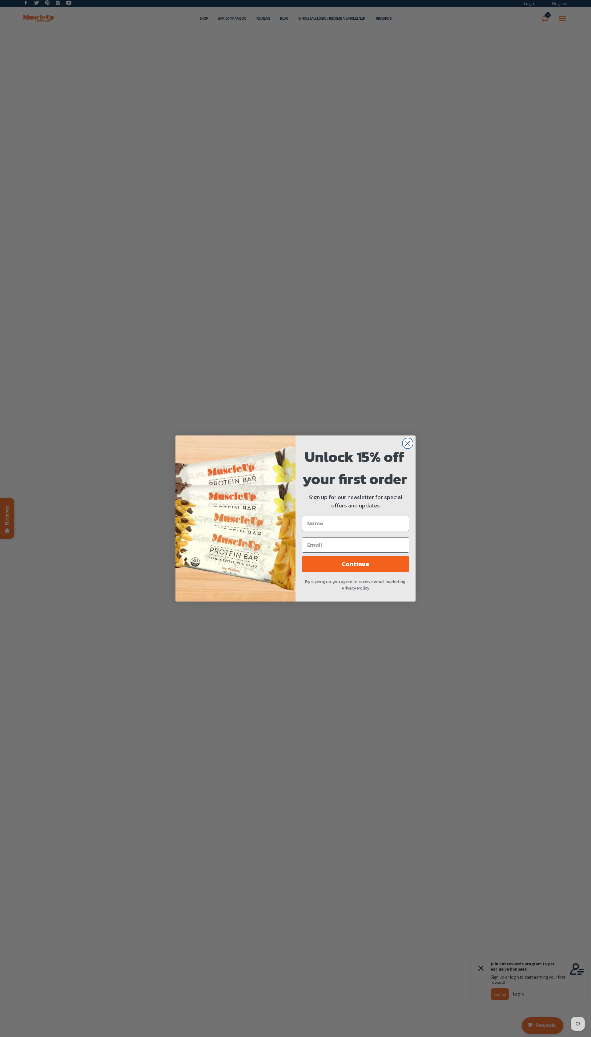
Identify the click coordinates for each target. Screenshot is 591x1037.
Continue (355, 564)
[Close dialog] (407, 443)
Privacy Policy (355, 588)
